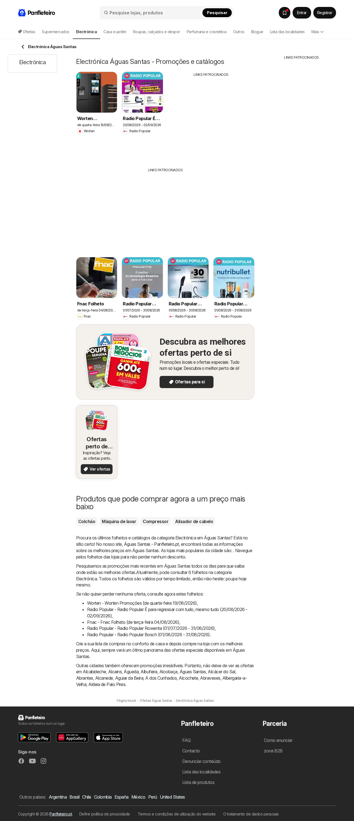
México (138, 797)
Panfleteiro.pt (61, 814)
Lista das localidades (287, 31)
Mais (315, 31)
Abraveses (210, 678)
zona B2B (273, 751)
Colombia (103, 797)
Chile (86, 797)
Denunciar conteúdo (201, 761)
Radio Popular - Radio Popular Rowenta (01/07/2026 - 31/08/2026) (151, 628)
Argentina (58, 797)
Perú (152, 797)
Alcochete (188, 678)
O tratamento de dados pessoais (251, 814)
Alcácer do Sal (221, 671)
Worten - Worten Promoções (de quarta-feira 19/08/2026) (142, 603)
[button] (34, 737)
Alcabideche (94, 671)
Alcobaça (168, 671)
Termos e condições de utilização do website (176, 814)
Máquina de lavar (119, 521)
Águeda (131, 671)
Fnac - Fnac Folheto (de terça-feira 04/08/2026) (133, 622)
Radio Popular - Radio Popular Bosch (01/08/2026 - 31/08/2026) (148, 634)
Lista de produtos (198, 782)
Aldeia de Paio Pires (106, 684)
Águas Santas (192, 671)
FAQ (186, 740)
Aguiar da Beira (129, 678)
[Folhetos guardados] (284, 13)
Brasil (74, 797)
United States (172, 797)
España (121, 797)
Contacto (191, 751)
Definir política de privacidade (104, 814)
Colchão (86, 521)
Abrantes (84, 678)
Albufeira (148, 671)
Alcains (115, 671)
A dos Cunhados (161, 678)
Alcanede (104, 678)
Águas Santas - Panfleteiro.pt (151, 544)
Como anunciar (278, 740)
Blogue (257, 31)
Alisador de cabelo (194, 521)
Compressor (155, 521)
